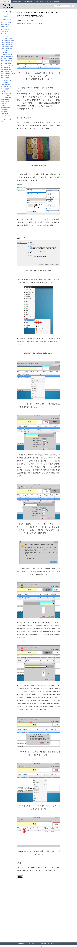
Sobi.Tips (7, 5)
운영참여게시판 (21, 943)
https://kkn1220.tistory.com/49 (26, 91)
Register (6, 16)
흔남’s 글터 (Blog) (58, 1)
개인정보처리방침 (36, 943)
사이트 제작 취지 (5, 1)
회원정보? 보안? (17, 1)
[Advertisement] (38, 41)
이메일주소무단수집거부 (46, 943)
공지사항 (49, 1)
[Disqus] (38, 921)
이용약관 (29, 943)
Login (6, 14)
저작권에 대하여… (39, 1)
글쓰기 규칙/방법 (27, 1)
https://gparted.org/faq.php (25, 571)
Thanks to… (56, 943)
